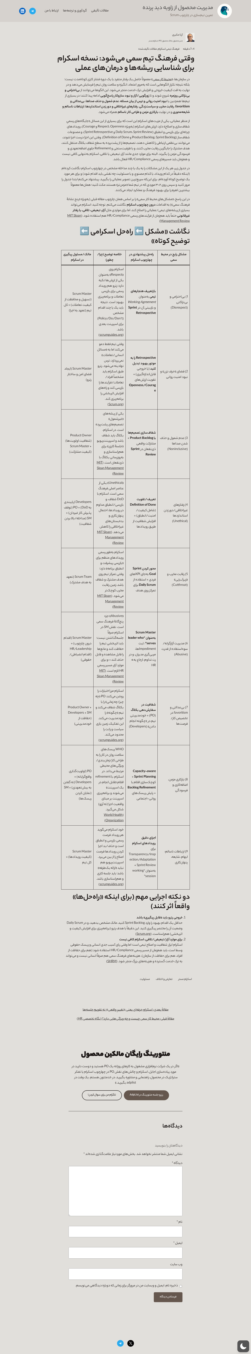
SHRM (111, 961)
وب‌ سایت (176, 1264)
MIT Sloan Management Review (110, 468)
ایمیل (177, 1243)
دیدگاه (177, 1163)
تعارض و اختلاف (164, 979)
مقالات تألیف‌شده (147, 49)
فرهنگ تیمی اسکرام (169, 49)
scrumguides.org (111, 335)
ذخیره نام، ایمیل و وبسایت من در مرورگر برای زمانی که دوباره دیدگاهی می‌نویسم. (126, 1286)
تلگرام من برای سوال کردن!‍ (102, 1095)
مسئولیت (145, 979)
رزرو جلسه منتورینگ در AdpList (146, 1095)
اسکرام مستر (185, 979)
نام (179, 1222)
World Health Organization (114, 818)
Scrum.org (116, 404)
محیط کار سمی (162, 79)
